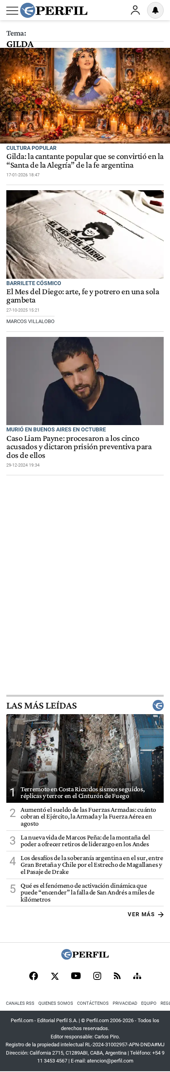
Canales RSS (20, 1003)
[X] (55, 976)
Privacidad (125, 1003)
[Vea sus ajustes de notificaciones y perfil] (155, 10)
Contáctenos (93, 1003)
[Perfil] (85, 957)
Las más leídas (41, 705)
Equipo (149, 1003)
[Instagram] (97, 976)
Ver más (141, 914)
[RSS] (117, 976)
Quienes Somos (55, 1003)
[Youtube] (76, 976)
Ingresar (135, 10)
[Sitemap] (137, 977)
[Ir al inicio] (53, 10)
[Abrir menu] (12, 10)
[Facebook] (33, 977)
